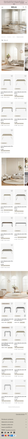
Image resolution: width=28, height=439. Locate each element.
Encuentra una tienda (10, 429)
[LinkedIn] (14, 432)
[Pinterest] (11, 432)
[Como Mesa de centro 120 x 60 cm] (7, 113)
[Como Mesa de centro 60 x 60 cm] (7, 86)
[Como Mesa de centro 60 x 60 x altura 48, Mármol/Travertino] (7, 337)
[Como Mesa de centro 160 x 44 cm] (20, 113)
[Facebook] (2, 432)
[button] (2, 40)
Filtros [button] (5, 40)
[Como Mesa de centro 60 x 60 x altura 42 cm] (7, 312)
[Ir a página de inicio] (14, 7)
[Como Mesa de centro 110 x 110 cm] (7, 141)
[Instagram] (5, 432)
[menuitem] (2, 7)
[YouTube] (8, 432)
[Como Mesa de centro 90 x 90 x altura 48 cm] (20, 312)
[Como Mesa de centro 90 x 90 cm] (20, 86)
